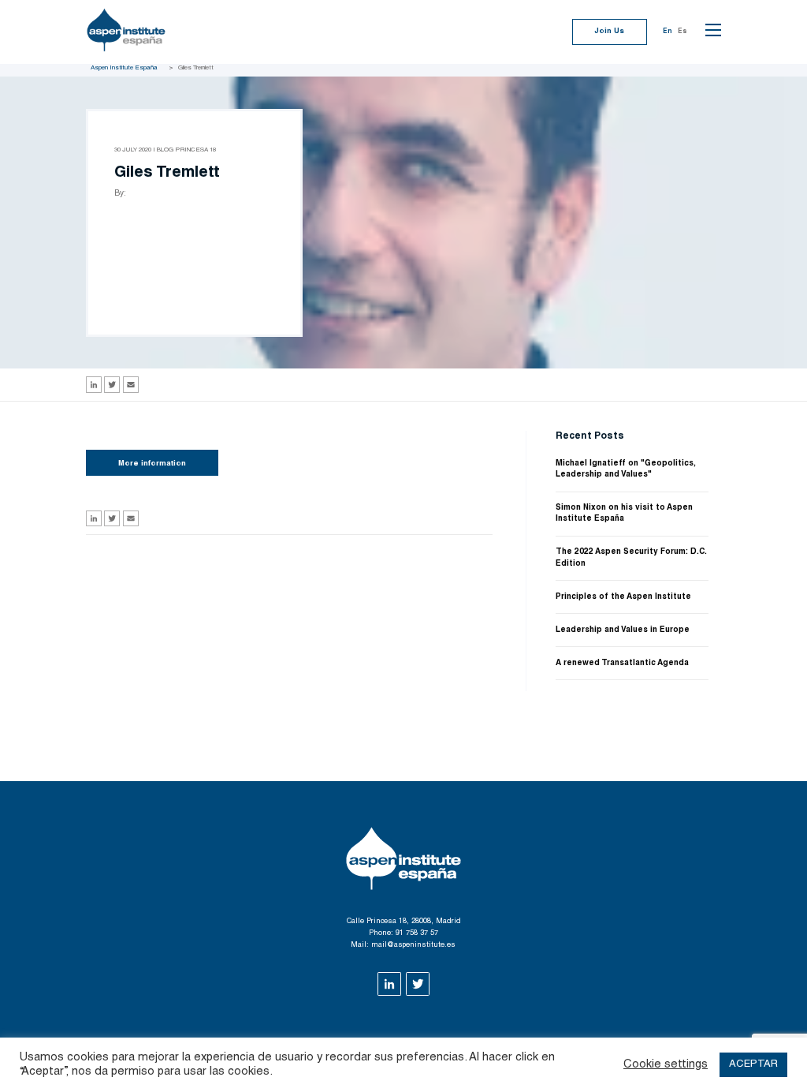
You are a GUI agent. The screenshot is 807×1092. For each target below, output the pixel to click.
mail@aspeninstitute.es (413, 945)
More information (152, 464)
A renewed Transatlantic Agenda (622, 664)
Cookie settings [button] (665, 1065)
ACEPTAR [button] (753, 1065)
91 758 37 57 (417, 933)
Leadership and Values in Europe (623, 630)
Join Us (609, 32)
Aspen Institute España (124, 68)
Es (682, 31)
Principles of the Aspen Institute (623, 597)
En (667, 31)
